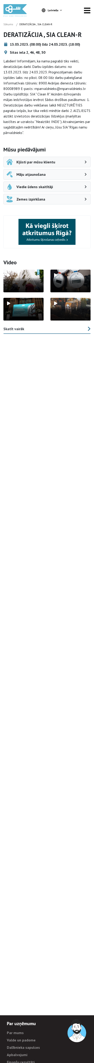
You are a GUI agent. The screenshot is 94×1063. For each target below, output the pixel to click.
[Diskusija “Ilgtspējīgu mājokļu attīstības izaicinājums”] (23, 309)
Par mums (15, 1032)
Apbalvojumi (17, 1054)
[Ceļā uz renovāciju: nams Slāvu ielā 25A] (23, 281)
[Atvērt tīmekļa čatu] (77, 1031)
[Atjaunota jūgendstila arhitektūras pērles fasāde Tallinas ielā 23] (70, 309)
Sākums (8, 24)
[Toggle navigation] (87, 10)
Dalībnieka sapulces (23, 1047)
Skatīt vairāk (13, 328)
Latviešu (53, 10)
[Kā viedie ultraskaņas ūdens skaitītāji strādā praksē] (70, 281)
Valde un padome (21, 1040)
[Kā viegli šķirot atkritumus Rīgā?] (47, 231)
